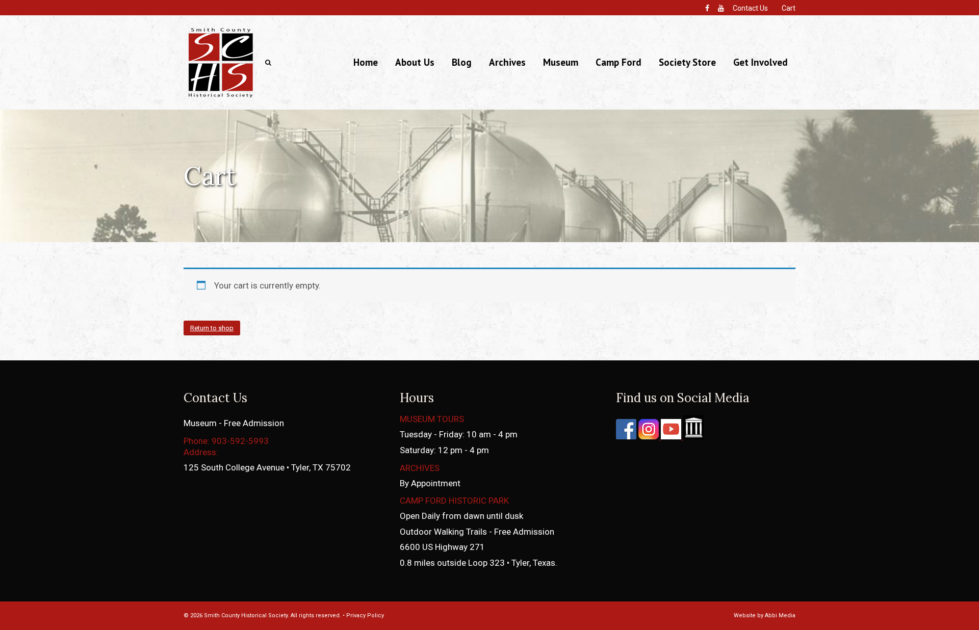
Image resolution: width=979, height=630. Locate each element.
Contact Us (750, 8)
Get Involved (760, 62)
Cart (788, 8)
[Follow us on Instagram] (647, 436)
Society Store (687, 62)
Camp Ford (618, 62)
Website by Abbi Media (764, 615)
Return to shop (212, 328)
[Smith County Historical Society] (220, 97)
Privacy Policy (365, 615)
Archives (507, 62)
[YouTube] (721, 8)
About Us (414, 62)
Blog (462, 62)
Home (365, 62)
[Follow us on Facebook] (626, 436)
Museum (560, 62)
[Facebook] (707, 8)
